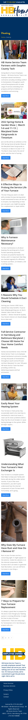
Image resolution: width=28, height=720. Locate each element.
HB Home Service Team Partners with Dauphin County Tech (13, 65)
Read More (6, 96)
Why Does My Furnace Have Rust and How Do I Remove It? (13, 548)
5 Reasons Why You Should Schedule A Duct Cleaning (14, 298)
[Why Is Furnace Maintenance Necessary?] (14, 225)
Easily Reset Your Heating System (10, 405)
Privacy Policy (8, 690)
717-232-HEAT (11, 2)
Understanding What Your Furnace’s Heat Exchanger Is (12, 467)
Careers (6, 694)
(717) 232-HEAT (18, 704)
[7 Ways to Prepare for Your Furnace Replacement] (14, 589)
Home (3, 37)
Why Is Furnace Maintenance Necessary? (9, 240)
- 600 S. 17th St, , (14, 713)
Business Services (9, 686)
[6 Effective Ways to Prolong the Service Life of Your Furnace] (14, 172)
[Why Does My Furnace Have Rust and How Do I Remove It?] (14, 521)
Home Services (8, 683)
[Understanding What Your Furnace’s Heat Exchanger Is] (14, 448)
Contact (6, 697)
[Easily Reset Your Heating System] (14, 392)
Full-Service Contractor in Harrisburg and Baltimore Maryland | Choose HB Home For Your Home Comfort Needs (13, 339)
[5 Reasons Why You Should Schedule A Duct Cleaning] (14, 283)
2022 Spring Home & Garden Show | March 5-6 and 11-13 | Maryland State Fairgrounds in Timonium (13, 129)
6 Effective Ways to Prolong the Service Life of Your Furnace (14, 187)
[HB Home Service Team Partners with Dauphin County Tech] (14, 50)
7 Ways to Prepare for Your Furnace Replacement (13, 604)
